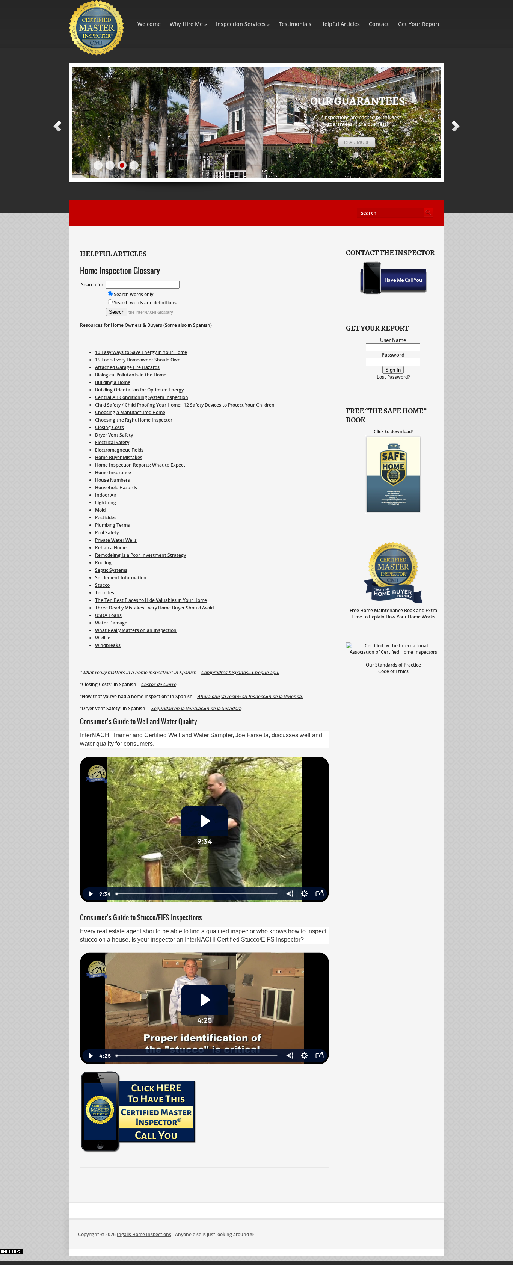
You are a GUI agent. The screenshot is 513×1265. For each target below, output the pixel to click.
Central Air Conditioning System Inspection (141, 397)
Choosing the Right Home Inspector (133, 420)
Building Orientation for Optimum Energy (139, 390)
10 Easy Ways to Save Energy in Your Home (141, 352)
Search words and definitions (145, 302)
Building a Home (112, 382)
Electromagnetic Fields (119, 450)
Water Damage (111, 623)
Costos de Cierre (158, 684)
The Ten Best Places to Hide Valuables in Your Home (151, 600)
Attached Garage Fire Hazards (127, 367)
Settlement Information (120, 577)
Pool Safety (107, 532)
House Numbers (112, 480)
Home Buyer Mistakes (118, 457)
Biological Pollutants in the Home (130, 375)
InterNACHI (146, 312)
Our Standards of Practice (393, 665)
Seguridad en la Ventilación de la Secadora (196, 708)
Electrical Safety (112, 442)
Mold (100, 510)
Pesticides (105, 517)
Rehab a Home (111, 547)
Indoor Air (105, 495)
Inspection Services (243, 23)
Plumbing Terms (112, 525)
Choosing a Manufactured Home (130, 412)
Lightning (105, 502)
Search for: (92, 284)
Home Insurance (113, 472)
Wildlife (102, 638)
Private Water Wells (116, 540)
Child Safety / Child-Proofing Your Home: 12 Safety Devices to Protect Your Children (185, 405)
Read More (357, 142)
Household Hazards (116, 487)
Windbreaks (108, 645)
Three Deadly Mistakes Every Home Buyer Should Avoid (154, 608)
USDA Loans (108, 615)
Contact (379, 23)
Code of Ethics (393, 671)
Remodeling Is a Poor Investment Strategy (140, 555)
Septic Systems (111, 570)
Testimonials (295, 23)
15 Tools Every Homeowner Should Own (138, 360)
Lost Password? (393, 377)
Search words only (133, 294)
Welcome (149, 23)
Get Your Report (419, 23)
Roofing (103, 562)
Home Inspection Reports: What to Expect (140, 465)
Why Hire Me (188, 23)
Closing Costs (109, 427)
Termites (104, 592)
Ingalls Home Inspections (144, 1234)
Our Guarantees (357, 101)
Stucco (102, 585)
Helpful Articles (340, 23)
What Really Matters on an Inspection (136, 630)
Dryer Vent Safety (114, 435)
